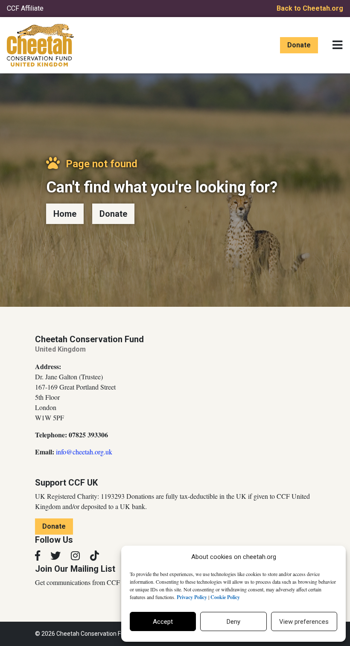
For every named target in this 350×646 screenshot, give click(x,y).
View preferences (304, 622)
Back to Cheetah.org (310, 8)
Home (64, 214)
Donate (299, 45)
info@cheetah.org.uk (84, 451)
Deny (233, 622)
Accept (163, 622)
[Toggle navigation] (337, 45)
